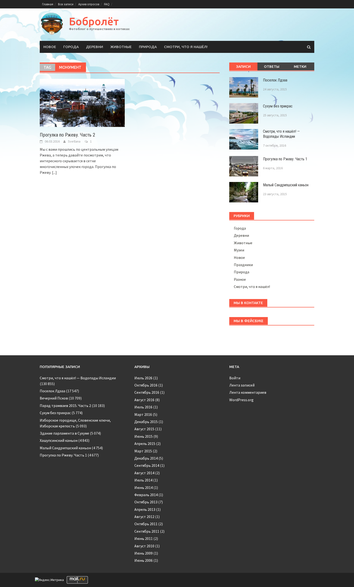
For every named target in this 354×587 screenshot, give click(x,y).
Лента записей (242, 385)
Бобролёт (94, 21)
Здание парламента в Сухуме (64, 433)
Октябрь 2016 (145, 385)
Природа (148, 47)
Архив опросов (88, 4)
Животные (121, 47)
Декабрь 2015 (146, 421)
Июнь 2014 (143, 487)
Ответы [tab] (271, 66)
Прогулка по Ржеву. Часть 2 (67, 135)
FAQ (107, 4)
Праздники (243, 264)
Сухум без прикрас (278, 106)
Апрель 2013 (144, 509)
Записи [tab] (243, 66)
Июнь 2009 (143, 553)
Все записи (65, 4)
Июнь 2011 (143, 538)
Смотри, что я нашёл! (186, 47)
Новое (49, 47)
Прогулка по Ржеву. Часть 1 (285, 159)
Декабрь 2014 (146, 458)
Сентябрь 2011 (146, 531)
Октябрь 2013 (145, 502)
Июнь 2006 (143, 560)
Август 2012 (144, 516)
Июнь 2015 (143, 436)
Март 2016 (143, 414)
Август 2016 (144, 399)
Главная (47, 4)
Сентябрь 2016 (146, 392)
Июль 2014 (143, 480)
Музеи (239, 250)
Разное (240, 279)
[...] (54, 172)
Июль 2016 (143, 407)
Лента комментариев (247, 392)
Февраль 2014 (146, 494)
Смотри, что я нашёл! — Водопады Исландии (281, 134)
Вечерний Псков (54, 398)
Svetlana (74, 141)
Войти (234, 377)
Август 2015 (144, 428)
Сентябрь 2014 (146, 465)
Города (71, 47)
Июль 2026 (143, 377)
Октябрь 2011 (145, 523)
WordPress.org (241, 399)
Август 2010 (144, 545)
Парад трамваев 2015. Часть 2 (65, 405)
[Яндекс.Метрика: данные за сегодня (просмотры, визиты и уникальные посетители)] (49, 579)
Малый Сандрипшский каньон (285, 185)
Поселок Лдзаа (275, 80)
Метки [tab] (300, 66)
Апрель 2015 (144, 443)
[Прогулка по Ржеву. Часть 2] (82, 102)
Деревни (94, 47)
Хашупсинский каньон (59, 440)
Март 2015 (143, 451)
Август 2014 (144, 472)
